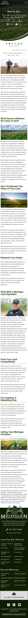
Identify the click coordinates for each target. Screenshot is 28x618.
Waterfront (18, 562)
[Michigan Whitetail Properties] (5, 2)
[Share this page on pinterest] (12, 43)
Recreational (5, 559)
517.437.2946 (15, 529)
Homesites (18, 552)
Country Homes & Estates (7, 544)
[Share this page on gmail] (18, 43)
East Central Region (5, 574)
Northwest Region (7, 578)
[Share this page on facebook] (6, 43)
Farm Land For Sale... (16, 53)
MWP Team (20, 21)
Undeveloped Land (5, 562)
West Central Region (5, 585)
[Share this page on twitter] (9, 43)
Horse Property (6, 556)
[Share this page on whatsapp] (15, 43)
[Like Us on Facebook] (8, 604)
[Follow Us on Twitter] (19, 604)
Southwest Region (4, 581)
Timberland (18, 559)
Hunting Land (18, 556)
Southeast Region (20, 578)
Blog (5, 53)
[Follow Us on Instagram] (14, 604)
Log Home (4, 548)
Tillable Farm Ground (5, 553)
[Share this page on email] (21, 43)
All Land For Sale (19, 585)
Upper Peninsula (19, 581)
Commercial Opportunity (18, 544)
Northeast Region (20, 573)
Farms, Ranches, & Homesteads (19, 548)
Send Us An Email (15, 533)
